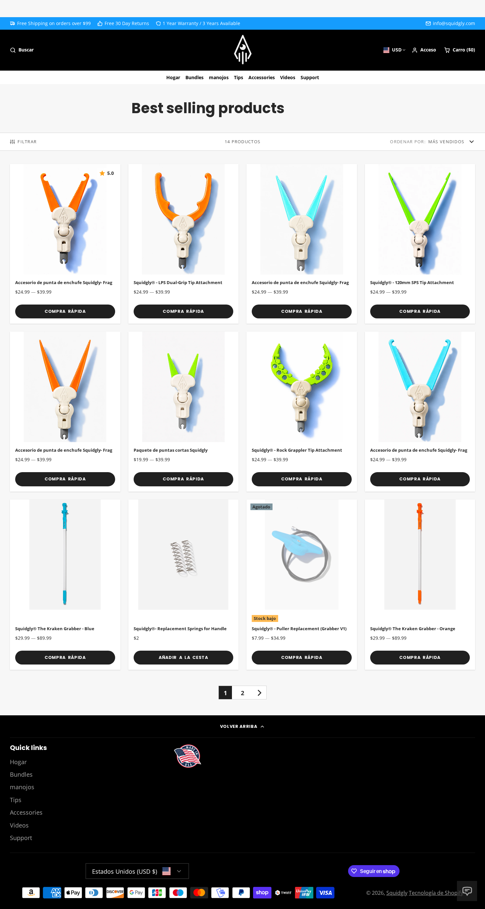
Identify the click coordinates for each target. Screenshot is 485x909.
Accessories (261, 77)
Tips (238, 77)
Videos (287, 77)
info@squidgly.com (454, 23)
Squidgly (396, 892)
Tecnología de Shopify (436, 892)
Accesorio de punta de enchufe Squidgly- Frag (65, 244)
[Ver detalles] (187, 756)
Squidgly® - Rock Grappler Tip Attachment (301, 411)
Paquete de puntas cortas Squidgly (183, 411)
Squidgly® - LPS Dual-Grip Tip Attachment (183, 244)
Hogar (173, 77)
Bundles (194, 77)
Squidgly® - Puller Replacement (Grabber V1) (301, 585)
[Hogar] (242, 50)
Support (310, 77)
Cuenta (424, 50)
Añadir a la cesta (183, 657)
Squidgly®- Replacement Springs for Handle (183, 585)
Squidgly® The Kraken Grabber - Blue (65, 585)
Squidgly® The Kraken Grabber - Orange (420, 585)
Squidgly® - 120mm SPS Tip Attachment (420, 244)
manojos (219, 77)
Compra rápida (65, 311)
